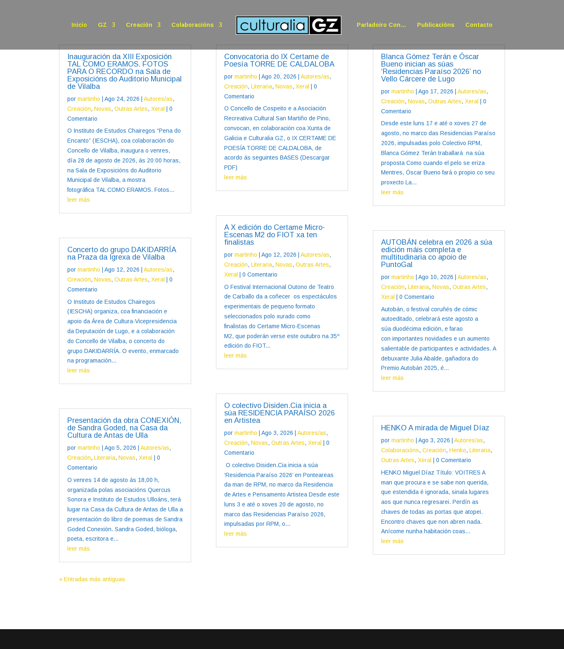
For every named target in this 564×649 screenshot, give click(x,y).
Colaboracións (192, 25)
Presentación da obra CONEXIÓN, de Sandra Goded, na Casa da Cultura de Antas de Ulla (124, 427)
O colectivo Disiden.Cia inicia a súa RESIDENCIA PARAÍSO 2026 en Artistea (279, 413)
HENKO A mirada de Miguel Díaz (435, 428)
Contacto (479, 25)
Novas (102, 108)
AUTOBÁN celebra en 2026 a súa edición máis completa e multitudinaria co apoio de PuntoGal (436, 253)
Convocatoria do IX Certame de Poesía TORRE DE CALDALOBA (279, 60)
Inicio (79, 25)
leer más (78, 199)
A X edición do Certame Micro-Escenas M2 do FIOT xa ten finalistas (274, 234)
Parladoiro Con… (381, 25)
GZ (102, 25)
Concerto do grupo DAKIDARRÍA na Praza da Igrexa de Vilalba (121, 253)
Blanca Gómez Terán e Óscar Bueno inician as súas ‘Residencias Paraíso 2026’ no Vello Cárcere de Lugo (431, 67)
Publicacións (436, 25)
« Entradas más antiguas (92, 579)
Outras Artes (131, 108)
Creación (139, 25)
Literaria (104, 457)
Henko (457, 450)
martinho (89, 98)
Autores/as (158, 98)
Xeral (158, 108)
